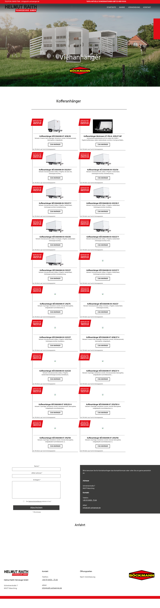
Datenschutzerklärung (34, 501)
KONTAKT (147, 7)
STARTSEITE (111, 7)
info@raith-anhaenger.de (30, 1)
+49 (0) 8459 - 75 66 (90, 500)
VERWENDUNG (134, 7)
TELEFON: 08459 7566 (12, 1)
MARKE (122, 7)
